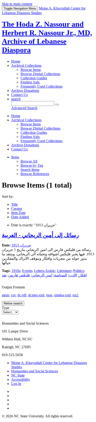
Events (27, 271)
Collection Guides (34, 78)
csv (13, 295)
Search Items (30, 170)
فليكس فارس (19, 275)
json (49, 295)
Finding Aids (30, 82)
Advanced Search (24, 108)
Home (15, 61)
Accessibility (20, 379)
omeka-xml (62, 295)
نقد (4, 275)
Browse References (35, 174)
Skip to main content (17, 4)
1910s (15, 271)
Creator (16, 209)
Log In (16, 384)
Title (14, 204)
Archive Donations (25, 91)
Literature (64, 271)
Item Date (18, 213)
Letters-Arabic (44, 271)
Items (15, 157)
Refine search (13, 303)
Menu (20, 8)
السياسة (60, 275)
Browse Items (31, 70)
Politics (78, 271)
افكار (83, 275)
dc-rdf (21, 295)
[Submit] (57, 104)
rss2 (75, 295)
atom (5, 295)
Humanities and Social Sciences (34, 371)
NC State (18, 375)
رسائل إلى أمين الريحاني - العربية (40, 235)
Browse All (29, 161)
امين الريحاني (42, 275)
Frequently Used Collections (41, 86)
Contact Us (19, 95)
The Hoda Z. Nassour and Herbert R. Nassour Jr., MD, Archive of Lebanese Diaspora (47, 37)
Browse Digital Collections (40, 74)
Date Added (20, 217)
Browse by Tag (32, 165)
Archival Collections (26, 65)
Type (5, 308)
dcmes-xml (36, 295)
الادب (73, 275)
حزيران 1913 (21, 245)
